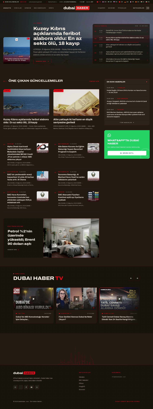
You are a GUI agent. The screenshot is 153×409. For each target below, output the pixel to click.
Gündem (82, 377)
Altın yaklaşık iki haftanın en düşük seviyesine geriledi (57, 36)
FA (149, 2)
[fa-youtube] (31, 387)
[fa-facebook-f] (26, 387)
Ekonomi (82, 389)
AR (111, 2)
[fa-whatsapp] (37, 387)
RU (117, 2)
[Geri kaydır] (131, 276)
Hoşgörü (82, 386)
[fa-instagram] (15, 387)
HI (143, 2)
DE (127, 2)
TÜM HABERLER (126, 120)
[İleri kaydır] (137, 276)
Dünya (81, 383)
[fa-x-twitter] (21, 387)
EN (105, 2)
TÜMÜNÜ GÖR (94, 79)
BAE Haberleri (83, 380)
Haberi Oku (41, 59)
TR (100, 2)
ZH (122, 2)
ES (138, 2)
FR (133, 2)
